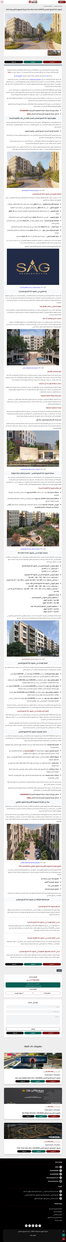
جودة (31, 1235)
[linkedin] (33, 1225)
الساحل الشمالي (57, 1214)
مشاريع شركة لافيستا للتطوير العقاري (30, 862)
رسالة (13, 62)
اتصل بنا (51, 62)
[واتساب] (63, 1235)
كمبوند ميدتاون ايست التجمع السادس (30, 549)
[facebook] (40, 1225)
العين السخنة (58, 1220)
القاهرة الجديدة (18, 76)
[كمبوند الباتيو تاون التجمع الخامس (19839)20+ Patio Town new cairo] (33, 1138)
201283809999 (54, 1170)
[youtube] (26, 1225)
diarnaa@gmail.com (52, 1177)
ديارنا (47, 76)
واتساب (32, 62)
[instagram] (30, 1225)
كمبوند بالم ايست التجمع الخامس (30, 659)
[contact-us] (63, 1239)
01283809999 (24, 110)
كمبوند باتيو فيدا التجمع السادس (30, 190)
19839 (61, 2)
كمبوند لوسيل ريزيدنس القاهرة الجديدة (30, 287)
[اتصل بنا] (63, 1231)
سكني (59, 970)
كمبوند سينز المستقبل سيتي (30, 368)
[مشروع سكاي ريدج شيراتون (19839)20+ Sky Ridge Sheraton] (33, 1103)
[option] (33, 31)
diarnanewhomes (53, 1181)
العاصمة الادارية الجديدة (55, 1209)
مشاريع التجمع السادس (35, 79)
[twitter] (36, 1225)
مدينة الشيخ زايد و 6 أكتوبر (55, 1217)
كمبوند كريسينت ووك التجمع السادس (30, 469)
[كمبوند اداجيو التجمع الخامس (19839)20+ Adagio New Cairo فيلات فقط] (33, 1068)
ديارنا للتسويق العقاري (24, 1231)
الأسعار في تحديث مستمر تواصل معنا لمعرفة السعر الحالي (33, 985)
